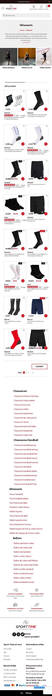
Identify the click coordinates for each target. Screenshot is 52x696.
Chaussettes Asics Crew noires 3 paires (37, 289)
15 (33, 372)
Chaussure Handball (22, 466)
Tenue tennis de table (18, 515)
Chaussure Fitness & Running (26, 396)
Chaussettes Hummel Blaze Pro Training (14, 187)
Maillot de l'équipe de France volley (24, 533)
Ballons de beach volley (24, 543)
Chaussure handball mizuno (25, 458)
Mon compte (7, 649)
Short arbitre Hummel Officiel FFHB (36, 354)
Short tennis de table (18, 503)
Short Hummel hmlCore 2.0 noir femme (36, 220)
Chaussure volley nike (23, 435)
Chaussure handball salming (26, 449)
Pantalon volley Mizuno (19, 507)
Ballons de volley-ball (23, 547)
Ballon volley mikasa (22, 556)
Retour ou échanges (10, 677)
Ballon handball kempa (23, 573)
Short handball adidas (18, 498)
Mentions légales (31, 656)
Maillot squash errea (18, 520)
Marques (6, 656)
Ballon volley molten (22, 577)
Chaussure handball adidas (25, 471)
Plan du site (29, 652)
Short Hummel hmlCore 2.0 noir (36, 185)
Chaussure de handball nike (25, 453)
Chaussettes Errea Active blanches (12, 289)
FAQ (5, 652)
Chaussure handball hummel (26, 462)
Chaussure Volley (21, 409)
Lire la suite (26, 42)
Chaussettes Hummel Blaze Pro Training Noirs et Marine (37, 255)
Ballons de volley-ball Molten (26, 565)
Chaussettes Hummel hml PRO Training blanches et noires (37, 153)
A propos (29, 649)
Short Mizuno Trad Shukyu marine (35, 322)
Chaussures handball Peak (25, 484)
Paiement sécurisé (9, 680)
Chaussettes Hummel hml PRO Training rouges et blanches (14, 354)
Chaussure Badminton (23, 413)
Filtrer (29, 693)
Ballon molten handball (23, 569)
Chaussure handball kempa (25, 475)
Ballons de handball (22, 552)
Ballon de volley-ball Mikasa (26, 560)
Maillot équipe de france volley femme (26, 528)
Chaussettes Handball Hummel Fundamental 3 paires (14, 118)
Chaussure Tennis (21, 422)
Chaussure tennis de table (25, 426)
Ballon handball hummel (24, 582)
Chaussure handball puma (25, 445)
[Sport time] (26, 625)
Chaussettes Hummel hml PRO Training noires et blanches (37, 115)
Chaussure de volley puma (25, 417)
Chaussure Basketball (23, 430)
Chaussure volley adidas (24, 400)
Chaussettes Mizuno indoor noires (12, 322)
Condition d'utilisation (10, 670)
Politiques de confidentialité (34, 659)
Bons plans (7, 659)
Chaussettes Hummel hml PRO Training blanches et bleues (14, 150)
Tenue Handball (16, 494)
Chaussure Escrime (22, 404)
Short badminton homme (20, 524)
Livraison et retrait (9, 673)
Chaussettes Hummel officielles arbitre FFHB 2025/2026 (14, 255)
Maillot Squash (15, 511)
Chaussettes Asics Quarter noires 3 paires (12, 222)
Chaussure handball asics (24, 479)
